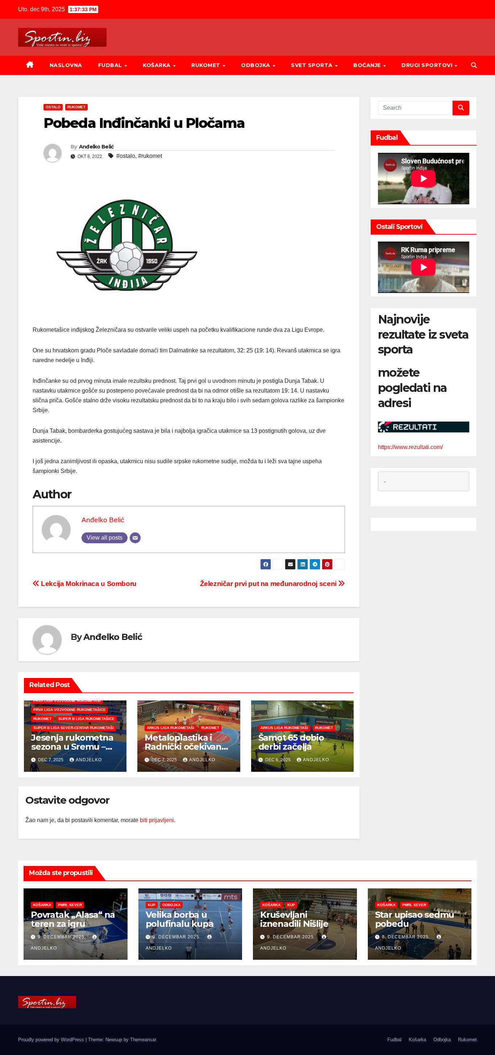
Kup (151, 905)
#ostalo (125, 156)
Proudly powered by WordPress (52, 1039)
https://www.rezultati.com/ (410, 447)
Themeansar (143, 1039)
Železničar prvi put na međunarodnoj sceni (269, 583)
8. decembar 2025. (407, 936)
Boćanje (367, 65)
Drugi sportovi (428, 65)
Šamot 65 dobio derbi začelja (291, 742)
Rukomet (206, 65)
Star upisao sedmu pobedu (414, 919)
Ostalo (53, 107)
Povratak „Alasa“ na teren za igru (73, 919)
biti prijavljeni (157, 820)
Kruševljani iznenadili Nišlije (294, 919)
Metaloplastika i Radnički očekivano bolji (185, 746)
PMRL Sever (70, 905)
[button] (474, 65)
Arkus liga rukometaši (170, 728)
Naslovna (66, 65)
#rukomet (150, 156)
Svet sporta (312, 65)
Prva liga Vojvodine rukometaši (67, 701)
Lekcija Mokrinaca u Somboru (88, 583)
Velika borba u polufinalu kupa (179, 919)
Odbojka (256, 65)
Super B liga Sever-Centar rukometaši (73, 728)
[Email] (135, 537)
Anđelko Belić (96, 146)
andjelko (89, 759)
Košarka (157, 65)
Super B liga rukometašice (86, 719)
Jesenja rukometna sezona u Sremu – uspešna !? (72, 746)
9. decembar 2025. (62, 936)
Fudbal (111, 65)
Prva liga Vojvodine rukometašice (69, 710)
